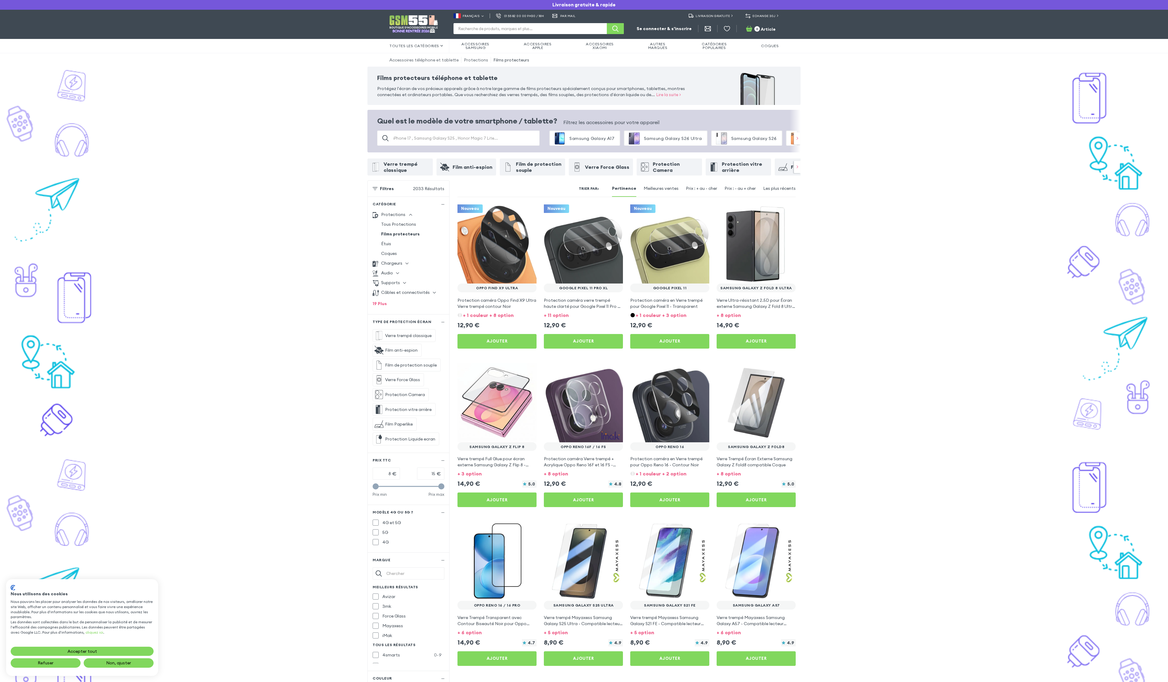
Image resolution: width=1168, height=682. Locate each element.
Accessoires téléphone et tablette (424, 60)
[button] (497, 315)
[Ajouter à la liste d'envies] (528, 213)
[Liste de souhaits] (727, 29)
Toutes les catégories (414, 45)
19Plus (380, 303)
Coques (389, 253)
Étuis (386, 243)
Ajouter (497, 341)
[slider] (376, 486)
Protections (476, 60)
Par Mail (568, 16)
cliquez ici (94, 632)
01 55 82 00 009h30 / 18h (524, 16)
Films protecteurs (511, 60)
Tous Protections (398, 224)
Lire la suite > (668, 94)
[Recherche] (615, 28)
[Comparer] (516, 213)
